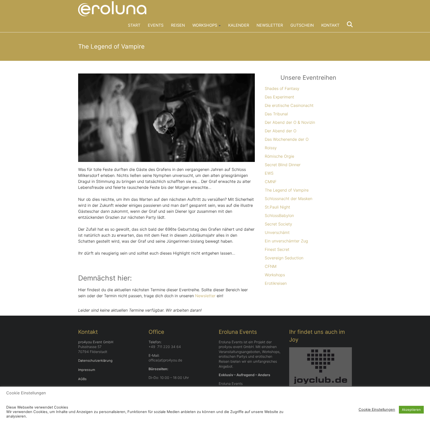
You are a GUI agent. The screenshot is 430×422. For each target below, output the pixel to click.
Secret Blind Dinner (283, 164)
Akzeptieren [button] (411, 410)
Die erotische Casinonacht (289, 105)
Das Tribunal (276, 113)
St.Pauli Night (277, 207)
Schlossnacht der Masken (288, 198)
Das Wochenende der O (287, 139)
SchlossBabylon (279, 215)
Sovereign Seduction (284, 257)
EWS (269, 173)
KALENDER (238, 25)
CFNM (270, 266)
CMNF (270, 181)
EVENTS (155, 25)
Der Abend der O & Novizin (290, 122)
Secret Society (278, 223)
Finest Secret (277, 249)
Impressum (86, 370)
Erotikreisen (276, 283)
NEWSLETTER (270, 25)
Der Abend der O (280, 130)
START (134, 25)
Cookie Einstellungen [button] (377, 409)
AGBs (82, 379)
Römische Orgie (279, 156)
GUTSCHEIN (302, 25)
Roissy (271, 147)
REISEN (178, 25)
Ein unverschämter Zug (286, 240)
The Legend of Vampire (287, 190)
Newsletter (205, 295)
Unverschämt (277, 232)
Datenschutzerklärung (95, 360)
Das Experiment (279, 96)
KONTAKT (330, 25)
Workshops (275, 274)
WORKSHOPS (204, 25)
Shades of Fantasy (282, 88)
